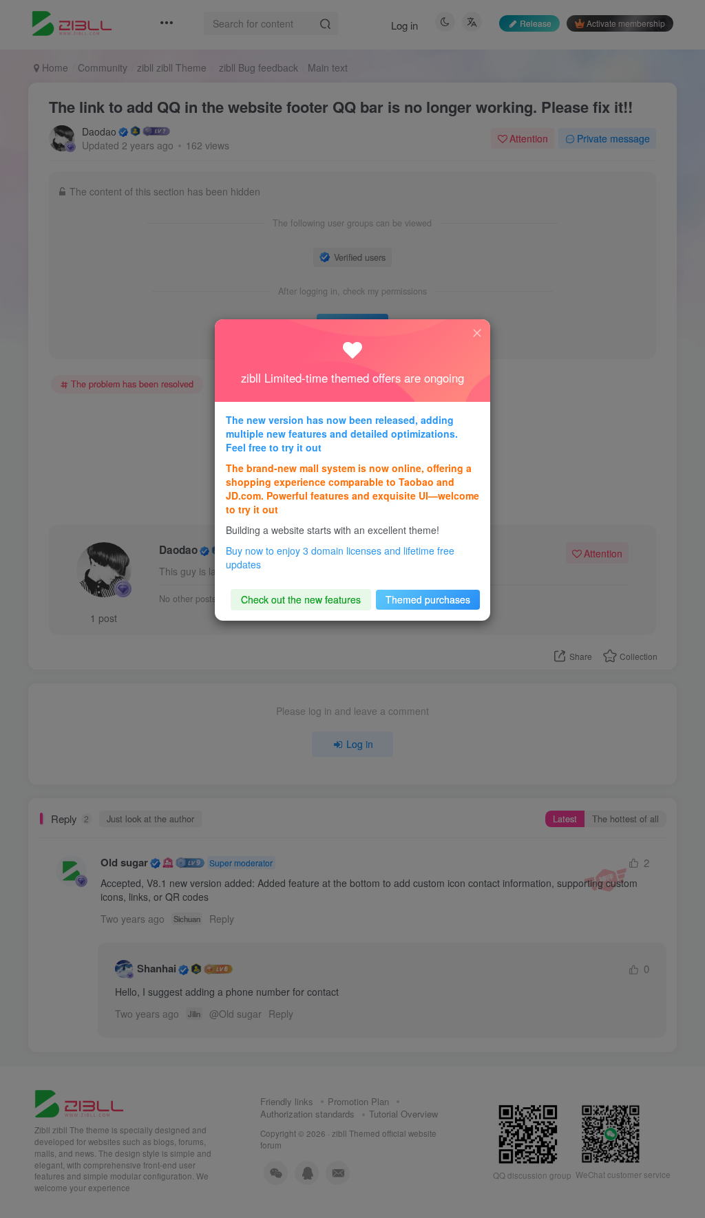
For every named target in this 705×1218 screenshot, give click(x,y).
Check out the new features (301, 599)
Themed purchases (428, 599)
